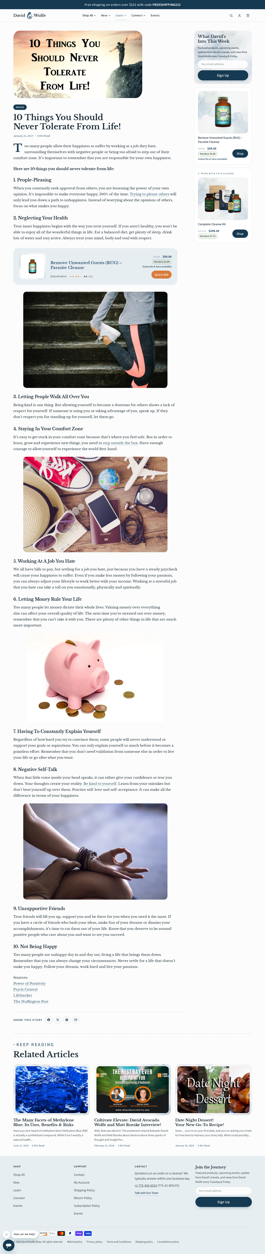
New (104, 15)
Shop (240, 153)
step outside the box (120, 443)
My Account (82, 1182)
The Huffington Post (30, 1001)
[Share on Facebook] (48, 1019)
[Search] (231, 15)
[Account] (240, 15)
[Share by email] (75, 1019)
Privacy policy (94, 1241)
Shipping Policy (84, 1190)
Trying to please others (149, 194)
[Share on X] (57, 1019)
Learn (119, 15)
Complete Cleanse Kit (212, 224)
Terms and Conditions (119, 1241)
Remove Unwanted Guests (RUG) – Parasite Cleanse (86, 265)
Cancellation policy (168, 1241)
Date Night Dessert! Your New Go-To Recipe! (199, 1122)
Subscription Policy (87, 1206)
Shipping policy (144, 1241)
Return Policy (83, 1198)
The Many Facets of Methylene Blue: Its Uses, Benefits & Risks (43, 1122)
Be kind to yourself (99, 784)
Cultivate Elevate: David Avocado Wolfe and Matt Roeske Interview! (127, 1122)
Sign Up (223, 75)
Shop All (87, 15)
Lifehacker (22, 995)
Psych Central (25, 989)
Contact (79, 1175)
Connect (136, 15)
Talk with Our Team (146, 1193)
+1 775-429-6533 (146, 1185)
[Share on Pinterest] (66, 1019)
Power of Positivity (29, 983)
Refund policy (74, 1241)
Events (155, 15)
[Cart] (248, 15)
